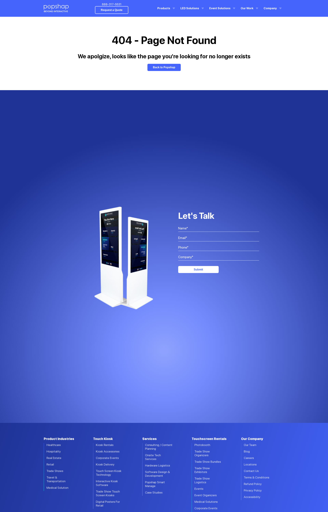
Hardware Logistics (157, 465)
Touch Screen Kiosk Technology (108, 472)
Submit (198, 269)
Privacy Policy (253, 490)
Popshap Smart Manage (155, 484)
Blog (247, 451)
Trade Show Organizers (202, 453)
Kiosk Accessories (107, 451)
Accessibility (252, 497)
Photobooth (202, 445)
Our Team (250, 445)
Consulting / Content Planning (158, 446)
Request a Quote (111, 10)
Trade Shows (54, 471)
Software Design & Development (157, 473)
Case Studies (153, 492)
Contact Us (251, 471)
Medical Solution (57, 487)
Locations (250, 464)
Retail (50, 464)
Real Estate (53, 458)
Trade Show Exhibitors (202, 470)
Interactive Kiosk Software (107, 483)
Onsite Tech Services (153, 457)
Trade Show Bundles (207, 461)
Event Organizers (205, 495)
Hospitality (53, 451)
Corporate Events (107, 458)
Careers (249, 458)
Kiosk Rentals (104, 445)
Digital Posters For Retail (108, 503)
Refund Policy (253, 484)
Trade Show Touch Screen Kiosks (108, 493)
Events (198, 488)
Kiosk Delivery (105, 464)
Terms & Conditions (256, 477)
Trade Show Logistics (202, 480)
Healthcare (53, 445)
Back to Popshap (164, 67)
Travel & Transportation (55, 479)
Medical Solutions (206, 501)
